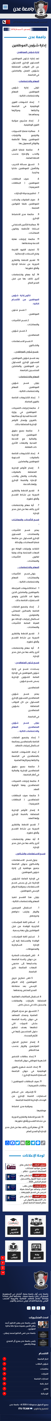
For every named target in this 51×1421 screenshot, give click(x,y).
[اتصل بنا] (3, 1268)
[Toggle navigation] (5, 7)
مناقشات (44, 1369)
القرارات (44, 1374)
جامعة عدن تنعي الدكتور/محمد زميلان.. (19, 1333)
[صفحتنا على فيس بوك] (3, 1263)
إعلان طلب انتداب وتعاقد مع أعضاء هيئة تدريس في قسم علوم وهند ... (32, 1189)
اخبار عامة (44, 1384)
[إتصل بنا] (33, 1308)
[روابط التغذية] (3, 1258)
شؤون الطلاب (42, 1364)
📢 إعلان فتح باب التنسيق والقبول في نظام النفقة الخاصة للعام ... (33, 1199)
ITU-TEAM (23, 1408)
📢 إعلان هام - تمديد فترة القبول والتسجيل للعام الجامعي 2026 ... (32, 1178)
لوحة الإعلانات (33, 1155)
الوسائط (44, 1393)
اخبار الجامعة (43, 1359)
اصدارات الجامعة (41, 1379)
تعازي (45, 1389)
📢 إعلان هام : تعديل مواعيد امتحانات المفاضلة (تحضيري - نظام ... (32, 1168)
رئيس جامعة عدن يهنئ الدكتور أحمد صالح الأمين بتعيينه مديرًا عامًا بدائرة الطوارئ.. (20, 1326)
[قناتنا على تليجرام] (3, 1273)
